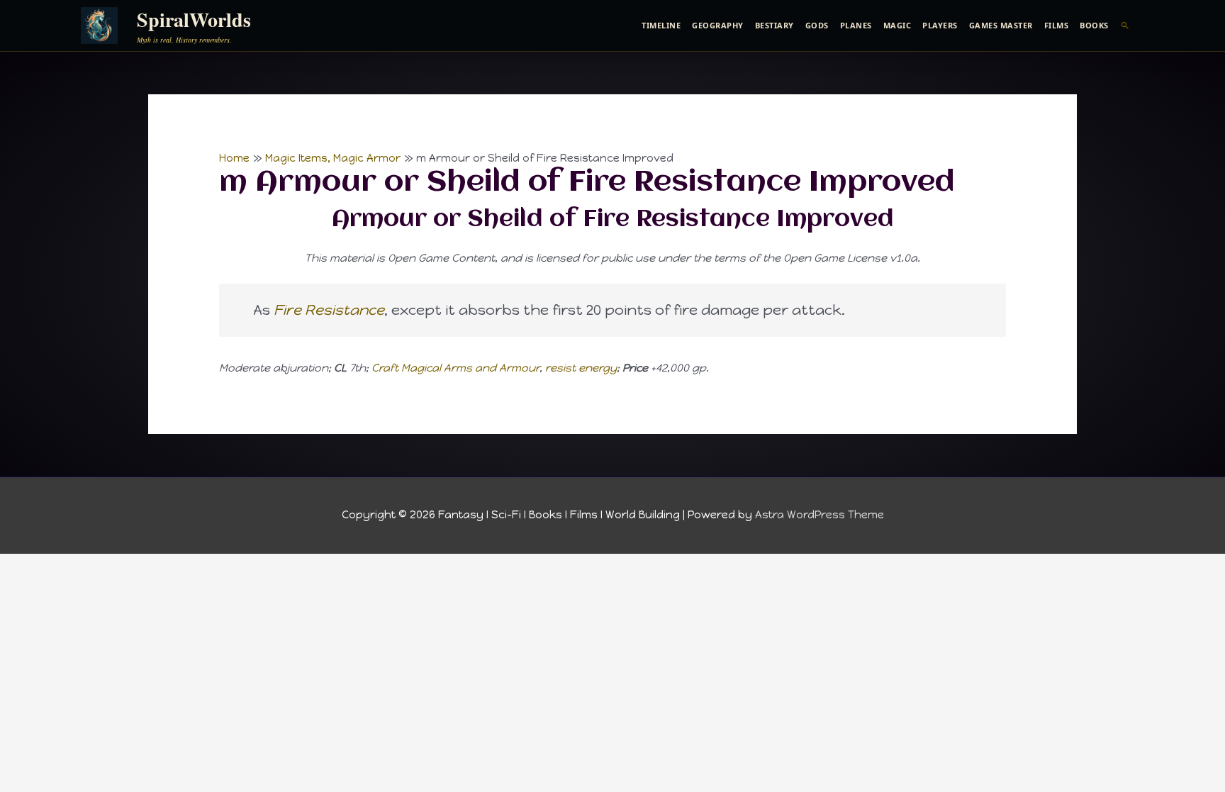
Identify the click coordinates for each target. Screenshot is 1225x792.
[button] (1125, 25)
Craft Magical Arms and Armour (455, 368)
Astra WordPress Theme (819, 514)
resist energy (581, 368)
